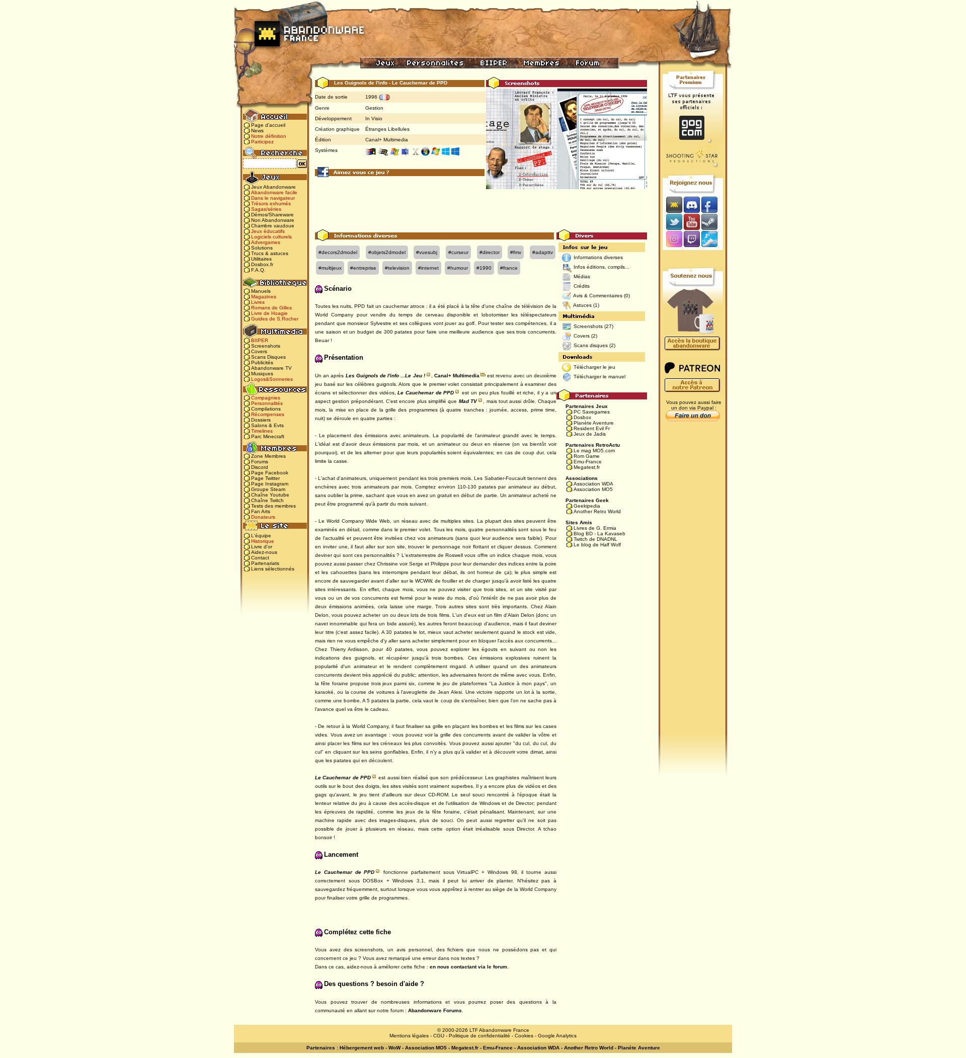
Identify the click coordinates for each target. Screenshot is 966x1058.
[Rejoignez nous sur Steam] (712, 221)
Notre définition (268, 136)
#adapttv (542, 252)
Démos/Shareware (272, 214)
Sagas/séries (266, 209)
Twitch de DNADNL (595, 539)
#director (489, 252)
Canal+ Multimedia (386, 139)
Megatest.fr (587, 467)
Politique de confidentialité (479, 1035)
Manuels (261, 291)
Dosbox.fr (262, 264)
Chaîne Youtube (270, 495)
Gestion (374, 108)
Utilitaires (261, 259)
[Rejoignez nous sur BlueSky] (712, 239)
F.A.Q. (258, 270)
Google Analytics (557, 1035)
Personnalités (267, 403)
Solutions (262, 248)
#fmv (515, 252)
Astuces (582, 305)
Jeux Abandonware (273, 187)
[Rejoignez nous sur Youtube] (691, 221)
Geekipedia (587, 506)
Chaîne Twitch (267, 500)
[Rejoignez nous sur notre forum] (673, 204)
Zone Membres (268, 456)
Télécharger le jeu (594, 367)
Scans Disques (268, 357)
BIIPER (259, 340)
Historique (262, 541)
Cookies (524, 1035)
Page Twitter (265, 478)
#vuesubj (426, 252)
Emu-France (588, 461)
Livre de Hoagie (269, 313)
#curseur (458, 252)
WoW (394, 1047)
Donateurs (263, 517)
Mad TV (468, 401)
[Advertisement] (481, 207)
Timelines (262, 431)
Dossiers (261, 420)
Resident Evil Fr (592, 428)
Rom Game (587, 456)
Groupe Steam (268, 489)
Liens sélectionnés (272, 569)
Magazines (263, 296)
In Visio (373, 118)
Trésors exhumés (271, 203)
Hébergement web (362, 1047)
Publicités (262, 362)
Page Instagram (269, 483)
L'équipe (261, 535)
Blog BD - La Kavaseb (599, 533)
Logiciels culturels (271, 236)
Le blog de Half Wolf (597, 544)
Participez (262, 141)
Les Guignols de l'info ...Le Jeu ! (385, 375)
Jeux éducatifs (268, 231)
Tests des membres (273, 506)
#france (509, 268)
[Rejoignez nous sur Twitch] (691, 239)
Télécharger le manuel (599, 376)
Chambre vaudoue (272, 225)
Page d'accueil (268, 125)
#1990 (484, 268)
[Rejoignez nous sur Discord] (691, 204)
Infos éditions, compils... (601, 267)
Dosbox (582, 417)
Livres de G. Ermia (595, 528)
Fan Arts (260, 511)
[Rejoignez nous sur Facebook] (712, 204)
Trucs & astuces (269, 253)
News (257, 130)
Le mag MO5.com (594, 450)
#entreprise (363, 268)
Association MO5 (593, 489)
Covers (259, 351)
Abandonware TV (271, 368)
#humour (457, 268)
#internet (428, 268)
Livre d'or (261, 546)
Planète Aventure (594, 423)
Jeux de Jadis (590, 434)
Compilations (266, 409)
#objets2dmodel (387, 252)
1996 (371, 97)
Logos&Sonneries (272, 379)
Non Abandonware (272, 220)
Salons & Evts (267, 425)
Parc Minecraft (267, 436)
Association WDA (593, 483)
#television (397, 268)
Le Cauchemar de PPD (425, 392)
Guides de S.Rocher (274, 318)
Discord (259, 467)
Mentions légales (409, 1035)
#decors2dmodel (337, 252)
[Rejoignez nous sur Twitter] (673, 221)
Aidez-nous (264, 552)
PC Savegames (592, 412)
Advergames (265, 242)
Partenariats (265, 563)
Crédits (582, 286)
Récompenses (267, 414)
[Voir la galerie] (566, 148)
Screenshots (265, 346)
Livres (258, 302)
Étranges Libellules (387, 129)
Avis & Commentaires (597, 295)
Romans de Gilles (271, 307)
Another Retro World (597, 511)
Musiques (262, 373)
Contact (260, 557)
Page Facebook (269, 472)
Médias (582, 276)
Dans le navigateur (273, 198)
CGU (438, 1035)
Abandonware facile (274, 192)
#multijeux (330, 268)
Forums (259, 461)
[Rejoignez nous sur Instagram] (673, 239)
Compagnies (265, 397)
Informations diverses (598, 257)
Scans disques (591, 345)
